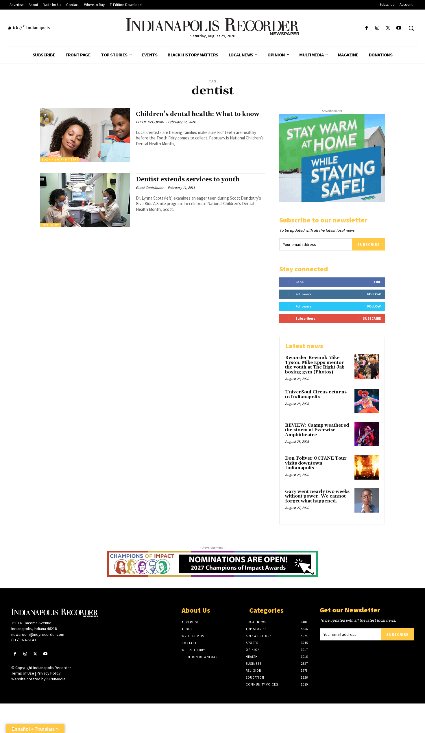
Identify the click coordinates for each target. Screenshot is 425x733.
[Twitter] (388, 28)
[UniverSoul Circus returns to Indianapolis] (366, 401)
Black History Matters (59, 159)
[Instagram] (377, 28)
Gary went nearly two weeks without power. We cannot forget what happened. (317, 496)
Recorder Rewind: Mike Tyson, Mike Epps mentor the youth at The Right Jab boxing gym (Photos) (315, 365)
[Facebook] (366, 28)
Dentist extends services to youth (187, 179)
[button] (411, 28)
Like (377, 282)
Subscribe (368, 244)
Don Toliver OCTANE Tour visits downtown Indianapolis (316, 463)
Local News (50, 225)
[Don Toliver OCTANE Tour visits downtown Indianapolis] (366, 467)
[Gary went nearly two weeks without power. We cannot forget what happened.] (366, 500)
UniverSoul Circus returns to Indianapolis (316, 394)
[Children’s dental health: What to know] (85, 135)
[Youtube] (399, 28)
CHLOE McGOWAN (150, 121)
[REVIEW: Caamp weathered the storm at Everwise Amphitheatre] (366, 434)
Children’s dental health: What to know (197, 114)
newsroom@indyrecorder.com (37, 634)
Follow (374, 294)
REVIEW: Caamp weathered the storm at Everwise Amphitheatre (317, 430)
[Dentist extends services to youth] (85, 200)
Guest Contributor (150, 187)
